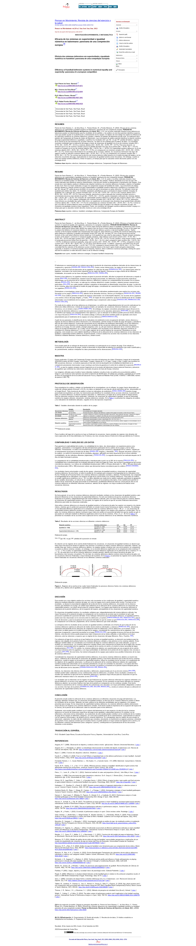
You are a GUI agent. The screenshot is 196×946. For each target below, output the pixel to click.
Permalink (121, 70)
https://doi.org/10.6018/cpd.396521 (66, 818)
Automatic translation (125, 49)
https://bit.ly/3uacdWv (123, 782)
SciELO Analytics (124, 28)
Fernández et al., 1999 (86, 686)
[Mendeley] (117, 64)
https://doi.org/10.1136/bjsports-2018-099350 (93, 887)
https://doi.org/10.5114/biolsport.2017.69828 (69, 798)
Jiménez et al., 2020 (133, 619)
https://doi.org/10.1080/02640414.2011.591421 (101, 792)
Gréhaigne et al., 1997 (115, 269)
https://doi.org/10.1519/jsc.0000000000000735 (70, 862)
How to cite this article (126, 43)
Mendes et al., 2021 (70, 287)
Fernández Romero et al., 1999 (88, 667)
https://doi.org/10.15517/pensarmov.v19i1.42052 (119, 836)
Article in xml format (125, 37)
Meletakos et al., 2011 (134, 299)
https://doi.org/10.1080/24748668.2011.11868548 (71, 831)
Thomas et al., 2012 (99, 454)
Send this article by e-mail (127, 52)
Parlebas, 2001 (103, 272)
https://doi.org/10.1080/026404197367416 (102, 787)
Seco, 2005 (66, 284)
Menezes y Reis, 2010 (87, 267)
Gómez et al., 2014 (75, 314)
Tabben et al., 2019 (77, 293)
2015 (90, 297)
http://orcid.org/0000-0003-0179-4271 (70, 86)
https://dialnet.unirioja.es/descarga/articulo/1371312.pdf (86, 880)
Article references (124, 40)
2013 (116, 451)
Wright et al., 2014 (117, 349)
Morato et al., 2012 (93, 272)
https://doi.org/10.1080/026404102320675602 (81, 808)
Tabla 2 (132, 514)
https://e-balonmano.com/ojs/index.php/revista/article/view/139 (99, 749)
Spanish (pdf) (123, 34)
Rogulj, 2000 (124, 310)
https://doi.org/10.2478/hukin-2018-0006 (88, 758)
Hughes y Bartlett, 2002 (118, 390)
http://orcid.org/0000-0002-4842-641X (70, 104)
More (120, 64)
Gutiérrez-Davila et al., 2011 (109, 316)
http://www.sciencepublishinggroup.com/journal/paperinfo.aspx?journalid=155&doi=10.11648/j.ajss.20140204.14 (91, 769)
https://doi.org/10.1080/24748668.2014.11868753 (124, 895)
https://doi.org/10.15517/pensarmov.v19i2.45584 (70, 910)
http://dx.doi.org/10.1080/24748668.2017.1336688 (118, 803)
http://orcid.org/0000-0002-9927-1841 (70, 98)
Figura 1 (107, 556)
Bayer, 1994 (63, 278)
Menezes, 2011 (65, 282)
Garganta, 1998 (76, 267)
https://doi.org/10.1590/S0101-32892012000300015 (88, 867)
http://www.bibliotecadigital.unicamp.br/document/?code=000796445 (77, 843)
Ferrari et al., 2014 (122, 299)
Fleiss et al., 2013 (128, 460)
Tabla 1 (111, 398)
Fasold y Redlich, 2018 (85, 308)
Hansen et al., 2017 (129, 617)
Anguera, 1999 (94, 451)
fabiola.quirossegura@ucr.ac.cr (98, 944)
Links (137, 745)
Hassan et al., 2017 (129, 293)
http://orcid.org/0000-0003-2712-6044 (70, 92)
